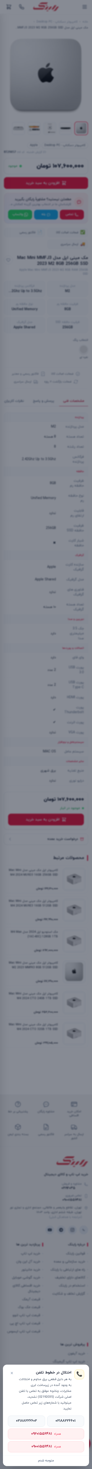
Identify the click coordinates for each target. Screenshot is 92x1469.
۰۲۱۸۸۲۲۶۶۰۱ (65, 1420)
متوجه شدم (46, 1460)
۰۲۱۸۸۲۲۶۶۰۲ (26, 1420)
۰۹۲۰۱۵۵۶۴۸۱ (46, 1433)
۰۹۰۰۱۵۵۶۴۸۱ (46, 1446)
